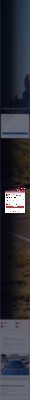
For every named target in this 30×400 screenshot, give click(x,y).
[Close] (24, 188)
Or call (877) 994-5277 (15, 208)
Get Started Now (15, 206)
